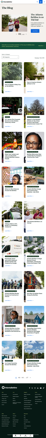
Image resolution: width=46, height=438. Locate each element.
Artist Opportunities (5, 419)
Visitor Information (5, 396)
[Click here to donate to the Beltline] (41, 1)
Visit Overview (4, 394)
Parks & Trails (4, 400)
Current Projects (38, 399)
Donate (25, 396)
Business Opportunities (6, 417)
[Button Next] (26, 34)
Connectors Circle (27, 406)
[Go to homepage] (6, 2)
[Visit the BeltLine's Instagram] (35, 388)
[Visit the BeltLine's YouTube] (40, 388)
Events (3, 404)
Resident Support (16, 396)
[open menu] (44, 1)
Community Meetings (27, 400)
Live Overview (15, 394)
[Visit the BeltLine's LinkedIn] (37, 388)
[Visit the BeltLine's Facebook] (29, 388)
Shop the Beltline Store (28, 408)
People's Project (16, 419)
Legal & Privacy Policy (35, 434)
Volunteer (25, 398)
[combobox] (10, 57)
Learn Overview (37, 394)
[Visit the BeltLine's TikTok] (43, 388)
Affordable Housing (38, 401)
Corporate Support (27, 402)
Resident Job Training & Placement (17, 403)
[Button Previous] (16, 34)
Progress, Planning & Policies (38, 397)
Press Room (26, 419)
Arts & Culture (4, 402)
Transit (36, 403)
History (14, 417)
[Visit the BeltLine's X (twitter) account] (32, 388)
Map (24, 415)
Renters (14, 400)
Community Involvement (28, 404)
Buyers (14, 398)
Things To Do (4, 398)
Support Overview (27, 394)
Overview (14, 415)
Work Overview (4, 415)
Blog (24, 417)
